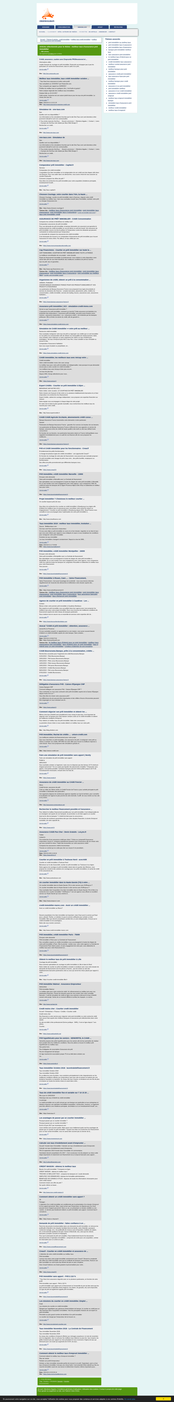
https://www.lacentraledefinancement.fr (55, 494)
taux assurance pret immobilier (119, 54)
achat (100, 27)
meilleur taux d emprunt (116, 110)
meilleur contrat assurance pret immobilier (119, 65)
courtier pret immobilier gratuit (53, 275)
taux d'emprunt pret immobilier (64, 596)
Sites (60, 32)
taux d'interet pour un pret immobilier (77, 644)
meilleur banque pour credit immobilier (118, 82)
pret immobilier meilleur (116, 88)
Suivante (60, 1381)
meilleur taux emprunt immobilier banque (120, 99)
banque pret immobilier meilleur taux (119, 51)
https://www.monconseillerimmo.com (54, 1374)
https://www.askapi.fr (49, 707)
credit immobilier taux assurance (120, 62)
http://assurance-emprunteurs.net (54, 805)
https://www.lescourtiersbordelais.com (55, 621)
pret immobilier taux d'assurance (120, 47)
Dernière (66, 1381)
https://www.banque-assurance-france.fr (56, 302)
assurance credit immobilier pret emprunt (119, 94)
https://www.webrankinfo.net (52, 1033)
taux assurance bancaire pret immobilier (118, 78)
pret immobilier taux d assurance (63, 212)
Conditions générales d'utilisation (69, 1389)
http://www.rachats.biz (50, 1004)
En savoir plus (129, 1399)
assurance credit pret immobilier (119, 74)
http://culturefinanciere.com (52, 1162)
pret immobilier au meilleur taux (119, 42)
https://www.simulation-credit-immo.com (56, 324)
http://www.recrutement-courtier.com (54, 1324)
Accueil (42, 32)
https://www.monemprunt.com (52, 1138)
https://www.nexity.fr (49, 778)
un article (93, 32)
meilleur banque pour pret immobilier (117, 70)
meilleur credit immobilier (117, 108)
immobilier (82, 27)
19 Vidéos (51, 53)
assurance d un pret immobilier (119, 86)
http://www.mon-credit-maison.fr (53, 1192)
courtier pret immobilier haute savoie (86, 212)
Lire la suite (43, 69)
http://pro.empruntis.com (51, 73)
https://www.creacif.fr (49, 469)
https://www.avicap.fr (49, 381)
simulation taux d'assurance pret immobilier (119, 104)
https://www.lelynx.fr (49, 855)
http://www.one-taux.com (51, 132)
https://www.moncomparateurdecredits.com (57, 245)
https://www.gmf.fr (49, 827)
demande (45, 27)
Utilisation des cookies (90, 1389)
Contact (112, 32)
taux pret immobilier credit (49, 214)
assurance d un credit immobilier (120, 91)
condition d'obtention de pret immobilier (79, 646)
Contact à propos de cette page (110, 1389)
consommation (64, 27)
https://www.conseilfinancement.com (54, 1246)
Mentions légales (50, 1389)
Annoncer (103, 32)
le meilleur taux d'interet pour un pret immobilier (68, 643)
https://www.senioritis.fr (50, 1063)
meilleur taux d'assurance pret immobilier (65, 210)
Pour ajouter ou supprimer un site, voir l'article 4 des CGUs (58, 1391)
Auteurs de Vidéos (69, 32)
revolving (118, 27)
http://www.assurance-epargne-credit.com (56, 104)
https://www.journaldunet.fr (51, 546)
